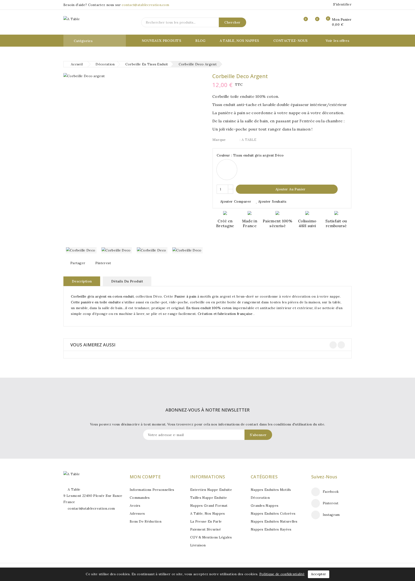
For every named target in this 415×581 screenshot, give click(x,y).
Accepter (318, 574)
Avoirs (135, 505)
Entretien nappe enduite (211, 489)
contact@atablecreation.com (145, 5)
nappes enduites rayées (271, 529)
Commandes (140, 497)
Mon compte (145, 477)
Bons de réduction (145, 521)
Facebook (331, 491)
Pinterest (103, 263)
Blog (200, 40)
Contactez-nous (290, 40)
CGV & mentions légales (211, 537)
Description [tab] (82, 281)
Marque (219, 139)
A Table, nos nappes (239, 40)
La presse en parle (206, 521)
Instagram (331, 514)
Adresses (137, 513)
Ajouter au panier (287, 189)
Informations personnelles (152, 489)
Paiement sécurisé (205, 529)
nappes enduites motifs (271, 489)
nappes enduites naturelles (274, 521)
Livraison (198, 545)
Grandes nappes (264, 505)
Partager (77, 263)
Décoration (260, 497)
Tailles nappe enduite (208, 497)
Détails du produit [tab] (127, 281)
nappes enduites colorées (273, 513)
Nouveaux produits (161, 40)
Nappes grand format (209, 505)
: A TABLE (248, 139)
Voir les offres (337, 40)
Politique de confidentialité (282, 574)
